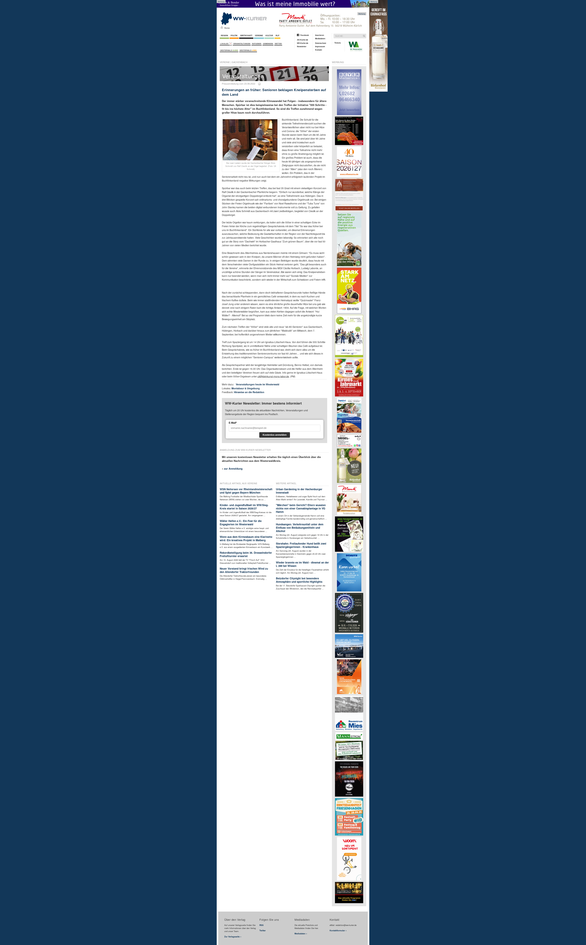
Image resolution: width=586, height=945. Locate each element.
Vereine (258, 35)
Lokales (224, 43)
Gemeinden (268, 43)
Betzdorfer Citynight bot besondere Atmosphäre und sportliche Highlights (299, 579)
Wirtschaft (246, 35)
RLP (277, 35)
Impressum (320, 46)
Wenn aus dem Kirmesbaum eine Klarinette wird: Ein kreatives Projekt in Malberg (246, 538)
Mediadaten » (301, 933)
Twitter (262, 930)
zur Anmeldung (233, 468)
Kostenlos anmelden (275, 435)
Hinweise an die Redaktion (249, 392)
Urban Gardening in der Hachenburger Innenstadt (299, 490)
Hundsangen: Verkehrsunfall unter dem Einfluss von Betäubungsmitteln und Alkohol (299, 527)
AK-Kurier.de (302, 39)
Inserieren (319, 35)
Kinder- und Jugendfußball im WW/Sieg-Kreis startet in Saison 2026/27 (244, 506)
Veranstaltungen (241, 43)
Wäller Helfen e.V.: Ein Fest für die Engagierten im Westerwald (241, 522)
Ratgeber (256, 43)
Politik (234, 35)
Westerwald (229, 50)
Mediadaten (320, 38)
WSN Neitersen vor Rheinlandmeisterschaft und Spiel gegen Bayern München (246, 490)
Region (224, 35)
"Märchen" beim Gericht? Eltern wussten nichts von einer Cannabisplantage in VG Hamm (301, 508)
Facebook (304, 35)
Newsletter (301, 46)
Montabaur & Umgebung (246, 388)
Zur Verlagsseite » (232, 936)
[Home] (222, 27)
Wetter (278, 43)
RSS (261, 925)
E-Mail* (233, 423)
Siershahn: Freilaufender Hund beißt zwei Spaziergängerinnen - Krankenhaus (301, 545)
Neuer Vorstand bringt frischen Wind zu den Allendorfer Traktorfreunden (244, 570)
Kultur (269, 35)
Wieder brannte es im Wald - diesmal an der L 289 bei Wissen (302, 564)
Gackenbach (240, 62)
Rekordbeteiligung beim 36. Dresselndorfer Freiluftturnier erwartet (246, 554)
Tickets (337, 42)
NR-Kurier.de (302, 43)
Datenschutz (320, 43)
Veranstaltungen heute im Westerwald (257, 384)
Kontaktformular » (338, 930)
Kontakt (318, 49)
